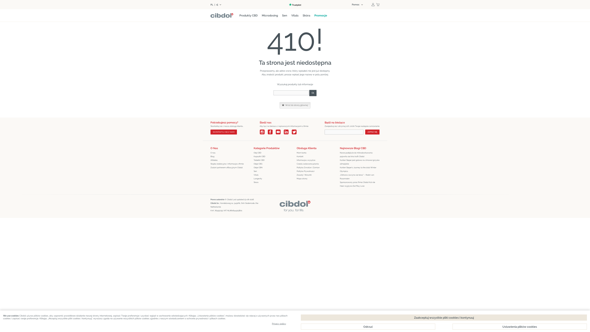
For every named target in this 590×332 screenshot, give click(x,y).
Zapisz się (372, 132)
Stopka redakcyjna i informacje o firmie (227, 164)
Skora (256, 182)
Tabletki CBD (259, 160)
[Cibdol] (295, 203)
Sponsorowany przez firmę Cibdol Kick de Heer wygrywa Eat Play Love (357, 184)
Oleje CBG (258, 164)
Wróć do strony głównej (296, 105)
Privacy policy (279, 323)
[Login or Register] (373, 5)
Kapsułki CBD (259, 156)
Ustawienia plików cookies (519, 326)
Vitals (256, 175)
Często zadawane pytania (308, 164)
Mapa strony (302, 179)
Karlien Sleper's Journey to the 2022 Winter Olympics (358, 169)
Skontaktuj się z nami (224, 132)
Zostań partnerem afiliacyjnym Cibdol (226, 167)
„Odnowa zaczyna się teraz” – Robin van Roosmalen (357, 177)
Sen (255, 171)
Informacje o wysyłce (306, 160)
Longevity (258, 179)
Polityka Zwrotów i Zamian (308, 167)
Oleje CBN (258, 167)
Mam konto (301, 153)
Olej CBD (257, 153)
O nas (212, 153)
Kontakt (300, 156)
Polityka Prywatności (306, 171)
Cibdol (229, 199)
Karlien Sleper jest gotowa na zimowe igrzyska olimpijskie (360, 162)
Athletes (214, 160)
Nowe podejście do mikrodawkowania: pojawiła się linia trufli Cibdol (356, 155)
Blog (212, 156)
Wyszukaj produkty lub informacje (295, 84)
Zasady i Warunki (304, 175)
